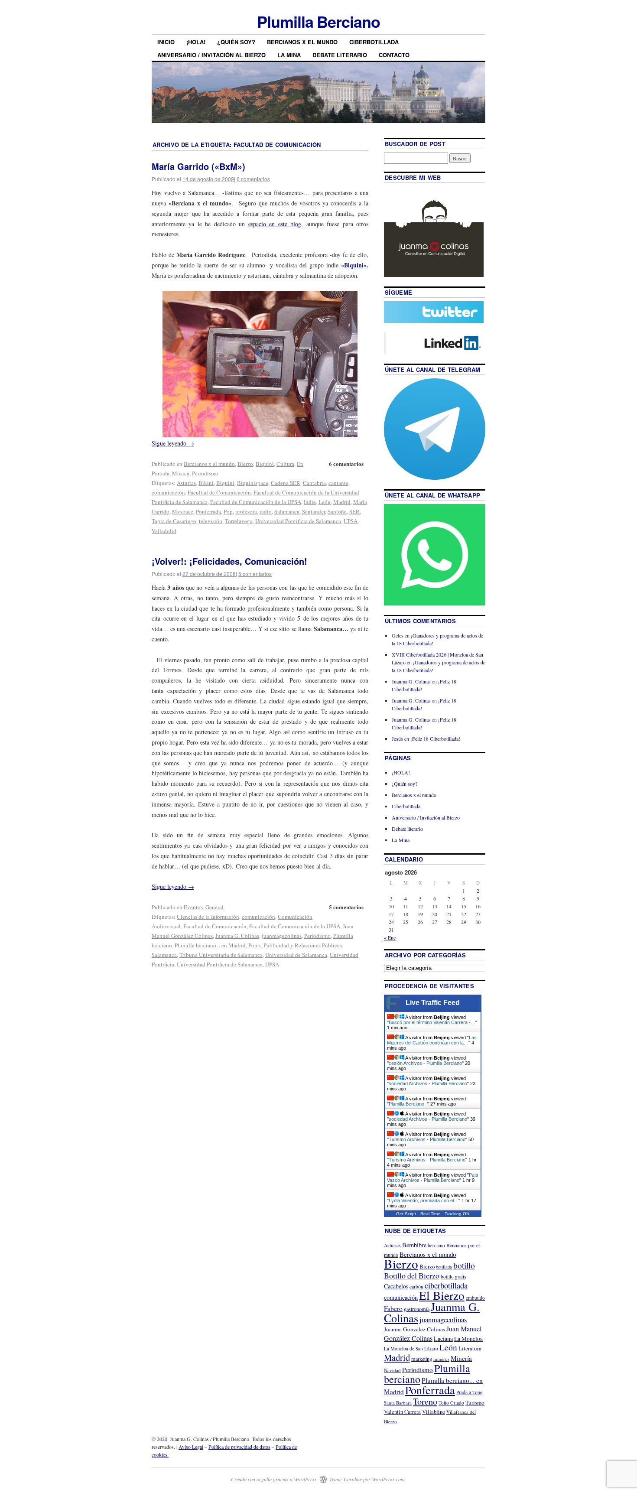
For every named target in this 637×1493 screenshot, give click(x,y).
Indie (310, 502)
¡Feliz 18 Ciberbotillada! (435, 738)
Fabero (393, 1308)
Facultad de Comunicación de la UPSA (255, 502)
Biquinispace (252, 483)
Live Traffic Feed (433, 1002)
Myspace (182, 511)
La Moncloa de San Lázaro (411, 1348)
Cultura (285, 464)
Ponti (254, 945)
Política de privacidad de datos (239, 1446)
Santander (313, 511)
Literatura (469, 1348)
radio (266, 511)
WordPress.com (388, 1479)
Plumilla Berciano (318, 21)
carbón (416, 1286)
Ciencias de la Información (208, 917)
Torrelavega (239, 521)
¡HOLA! (195, 42)
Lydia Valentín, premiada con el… (423, 1200)
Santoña (337, 511)
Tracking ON (457, 1213)
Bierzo (245, 464)
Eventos (193, 907)
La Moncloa (468, 1339)
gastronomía (416, 1308)
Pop (228, 511)
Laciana (443, 1338)
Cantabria (314, 483)
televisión (210, 521)
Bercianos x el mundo (302, 42)
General (214, 907)
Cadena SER (285, 483)
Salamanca (286, 511)
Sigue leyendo (173, 443)
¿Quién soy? (236, 42)
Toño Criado (451, 1402)
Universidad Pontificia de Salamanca (298, 521)
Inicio (166, 42)
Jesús (397, 738)
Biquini (265, 464)
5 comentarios (255, 573)
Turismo (474, 1402)
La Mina (289, 55)
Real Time (430, 1213)
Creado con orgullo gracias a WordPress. (274, 1479)
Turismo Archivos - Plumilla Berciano (427, 1139)
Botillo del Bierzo (411, 1275)
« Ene (390, 937)
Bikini (206, 483)
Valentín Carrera (402, 1411)
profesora (246, 511)
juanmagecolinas (282, 936)
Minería (461, 1358)
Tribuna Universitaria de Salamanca (221, 955)
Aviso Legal (191, 1446)
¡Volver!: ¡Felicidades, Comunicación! (229, 561)
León (324, 502)
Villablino (433, 1411)
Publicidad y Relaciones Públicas (302, 945)
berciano (436, 1245)
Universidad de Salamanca (296, 955)
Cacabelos (396, 1286)
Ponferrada (208, 511)
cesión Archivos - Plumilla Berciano (425, 1063)
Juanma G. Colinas (237, 936)
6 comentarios (253, 178)
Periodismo (205, 473)
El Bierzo (442, 1295)
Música (180, 473)
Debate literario (339, 55)
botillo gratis (453, 1276)
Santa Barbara (398, 1402)
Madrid (342, 502)
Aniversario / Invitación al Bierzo (211, 55)
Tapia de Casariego (174, 521)
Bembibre (414, 1245)
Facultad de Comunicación (219, 492)
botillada (444, 1267)
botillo (464, 1265)
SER (354, 511)
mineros (441, 1359)
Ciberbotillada (374, 42)
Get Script (406, 1213)
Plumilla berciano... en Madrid (210, 945)
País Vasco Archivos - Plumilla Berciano (432, 1177)
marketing (421, 1358)
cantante (338, 483)
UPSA (351, 521)
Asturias (186, 483)
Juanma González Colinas (414, 1329)
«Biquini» (354, 265)
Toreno (425, 1401)
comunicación (168, 492)
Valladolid (164, 531)
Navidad (392, 1370)
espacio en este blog (274, 224)
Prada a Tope (469, 1392)
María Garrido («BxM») (198, 166)
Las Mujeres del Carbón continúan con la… (432, 1040)
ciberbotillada (446, 1285)
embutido (475, 1298)
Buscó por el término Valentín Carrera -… (432, 1022)
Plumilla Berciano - (408, 1103)
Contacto (394, 55)
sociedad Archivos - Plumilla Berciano (428, 1083)
